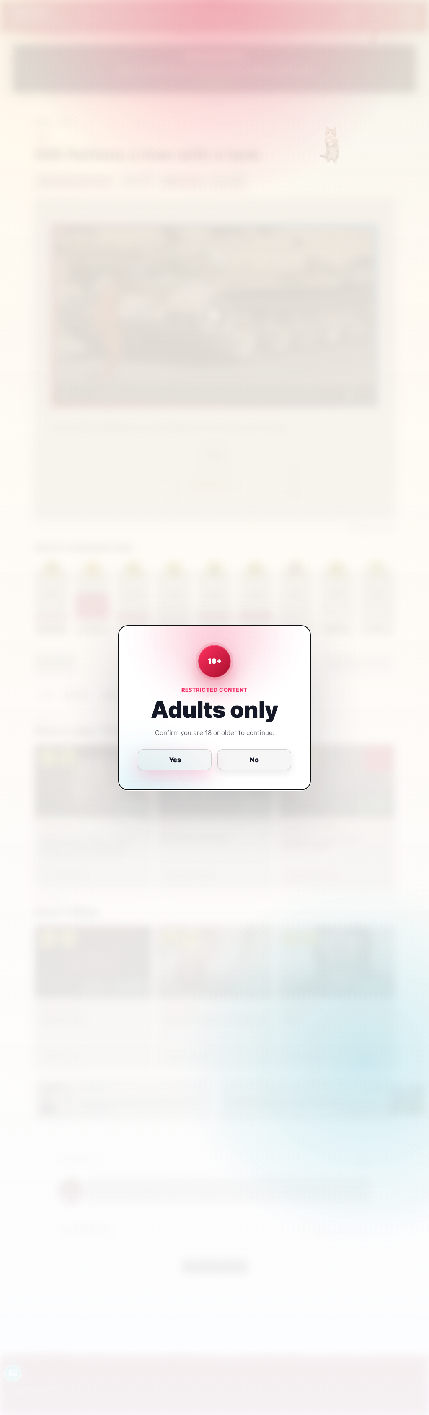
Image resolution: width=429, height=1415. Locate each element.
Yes (175, 759)
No (254, 759)
